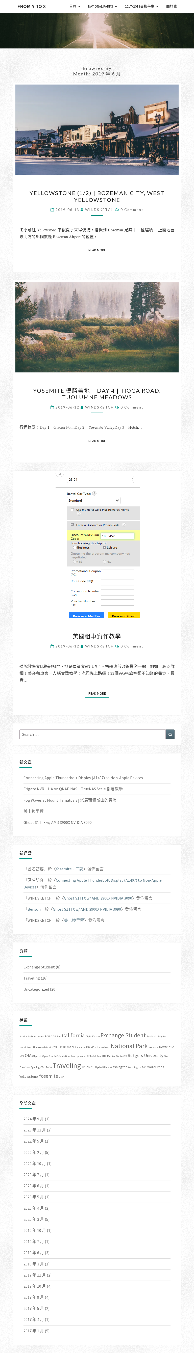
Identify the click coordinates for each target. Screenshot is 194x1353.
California (73, 1035)
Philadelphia (93, 1056)
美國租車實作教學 (97, 636)
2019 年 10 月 (34, 1230)
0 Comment (131, 209)
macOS (72, 1047)
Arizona (50, 1036)
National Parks (100, 6)
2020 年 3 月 (33, 1219)
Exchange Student (39, 966)
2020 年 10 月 (34, 1163)
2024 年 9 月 (33, 1118)
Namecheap (103, 1047)
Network (153, 1047)
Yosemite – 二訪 (69, 868)
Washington (118, 1067)
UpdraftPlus (102, 1067)
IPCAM (62, 1047)
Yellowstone (28, 1076)
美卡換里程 (33, 811)
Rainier (111, 1056)
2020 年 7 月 (33, 1174)
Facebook (152, 1036)
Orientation (63, 1056)
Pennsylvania (78, 1056)
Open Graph (49, 1056)
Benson (34, 909)
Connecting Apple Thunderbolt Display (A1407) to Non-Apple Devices (83, 777)
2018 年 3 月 (33, 1263)
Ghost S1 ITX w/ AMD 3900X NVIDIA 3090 (57, 822)
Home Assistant (42, 1047)
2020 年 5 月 (33, 1196)
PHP (104, 1056)
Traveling (31, 978)
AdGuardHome (36, 1036)
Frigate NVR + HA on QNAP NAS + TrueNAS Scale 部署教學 (73, 788)
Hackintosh (25, 1047)
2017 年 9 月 (33, 1297)
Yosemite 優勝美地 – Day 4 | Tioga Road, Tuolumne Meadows (97, 393)
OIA (28, 1055)
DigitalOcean (93, 1036)
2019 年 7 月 (33, 1241)
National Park (129, 1046)
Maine (82, 1047)
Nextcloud (166, 1047)
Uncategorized (36, 989)
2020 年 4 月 (33, 1208)
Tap (43, 1067)
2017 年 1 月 (33, 1330)
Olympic (37, 1056)
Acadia (23, 1036)
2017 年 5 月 (33, 1308)
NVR (21, 1056)
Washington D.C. (137, 1067)
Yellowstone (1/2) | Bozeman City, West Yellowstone (97, 196)
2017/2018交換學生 (139, 6)
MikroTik (91, 1047)
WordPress (155, 1067)
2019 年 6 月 (33, 1252)
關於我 (171, 6)
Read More (98, 250)
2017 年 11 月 (34, 1275)
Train (49, 1067)
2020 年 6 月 (33, 1185)
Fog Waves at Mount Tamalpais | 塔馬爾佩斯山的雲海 (69, 800)
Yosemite (48, 1076)
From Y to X (31, 6)
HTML (55, 1047)
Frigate (161, 1036)
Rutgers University (145, 1055)
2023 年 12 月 (34, 1129)
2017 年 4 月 (33, 1319)
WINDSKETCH (99, 209)
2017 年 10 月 (34, 1286)
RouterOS (121, 1056)
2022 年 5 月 (33, 1141)
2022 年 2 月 (33, 1152)
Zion (61, 1076)
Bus (59, 1036)
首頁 (72, 6)
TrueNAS (88, 1067)
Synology (36, 1067)
